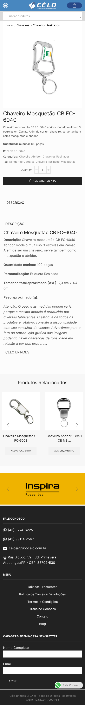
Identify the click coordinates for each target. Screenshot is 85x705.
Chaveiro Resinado (48, 161)
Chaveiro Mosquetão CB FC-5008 (21, 438)
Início (9, 25)
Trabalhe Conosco (42, 609)
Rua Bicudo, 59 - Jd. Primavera (32, 557)
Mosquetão (68, 161)
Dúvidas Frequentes (42, 587)
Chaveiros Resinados (46, 25)
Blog (42, 624)
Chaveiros (23, 25)
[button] (8, 425)
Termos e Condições (42, 602)
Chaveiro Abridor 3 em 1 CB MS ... (64, 438)
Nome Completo (16, 648)
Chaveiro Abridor (30, 156)
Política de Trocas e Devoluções (42, 594)
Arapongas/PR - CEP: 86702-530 (29, 562)
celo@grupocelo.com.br (27, 548)
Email (7, 664)
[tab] (15, 203)
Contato (42, 616)
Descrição (15, 203)
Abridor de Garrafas (21, 161)
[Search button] (79, 16)
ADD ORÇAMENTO (44, 180)
